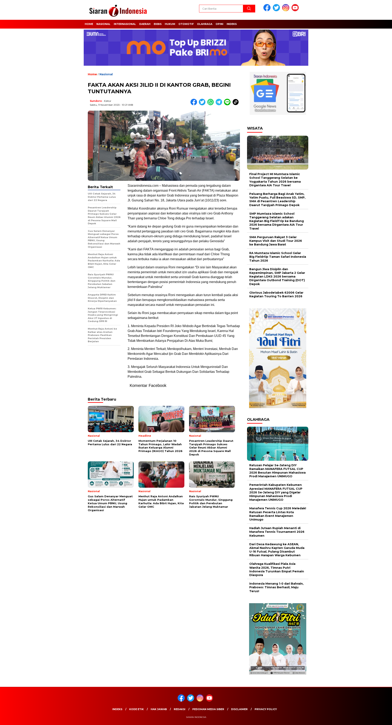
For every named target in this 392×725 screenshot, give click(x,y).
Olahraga (204, 24)
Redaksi (179, 709)
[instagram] (286, 10)
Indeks (232, 24)
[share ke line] (228, 104)
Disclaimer (239, 709)
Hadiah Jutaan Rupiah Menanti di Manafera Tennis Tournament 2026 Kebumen (276, 531)
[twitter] (277, 10)
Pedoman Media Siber (208, 709)
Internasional (125, 24)
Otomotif (186, 24)
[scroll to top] (377, 719)
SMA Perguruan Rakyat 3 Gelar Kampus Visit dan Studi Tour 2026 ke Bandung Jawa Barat (275, 240)
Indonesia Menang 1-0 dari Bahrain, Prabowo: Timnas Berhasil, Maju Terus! (276, 587)
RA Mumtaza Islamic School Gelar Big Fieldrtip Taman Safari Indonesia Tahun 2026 (277, 256)
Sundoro (96, 100)
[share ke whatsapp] (211, 104)
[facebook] (267, 10)
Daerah (144, 24)
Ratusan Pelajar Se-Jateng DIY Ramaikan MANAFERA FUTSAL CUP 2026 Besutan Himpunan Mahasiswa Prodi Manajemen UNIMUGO (277, 470)
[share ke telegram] (220, 104)
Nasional (103, 24)
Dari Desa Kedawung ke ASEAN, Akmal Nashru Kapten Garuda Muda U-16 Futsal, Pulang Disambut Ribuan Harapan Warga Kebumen (276, 549)
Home (89, 24)
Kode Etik (136, 709)
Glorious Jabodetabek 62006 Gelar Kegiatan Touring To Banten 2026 (276, 294)
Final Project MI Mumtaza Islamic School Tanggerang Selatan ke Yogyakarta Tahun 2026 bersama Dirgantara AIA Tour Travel (275, 179)
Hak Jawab (159, 709)
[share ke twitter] (203, 104)
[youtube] (296, 10)
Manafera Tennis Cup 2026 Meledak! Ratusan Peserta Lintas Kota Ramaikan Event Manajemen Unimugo (277, 513)
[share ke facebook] (194, 104)
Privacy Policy (266, 709)
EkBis (157, 24)
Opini (219, 24)
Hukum (170, 24)
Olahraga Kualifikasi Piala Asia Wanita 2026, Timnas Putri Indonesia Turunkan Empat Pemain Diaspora (276, 569)
